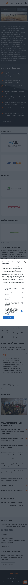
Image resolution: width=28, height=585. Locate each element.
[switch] (22, 292)
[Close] (25, 262)
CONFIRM (8, 317)
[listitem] (14, 289)
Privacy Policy (22, 323)
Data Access (14, 323)
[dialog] (14, 292)
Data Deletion (5, 323)
